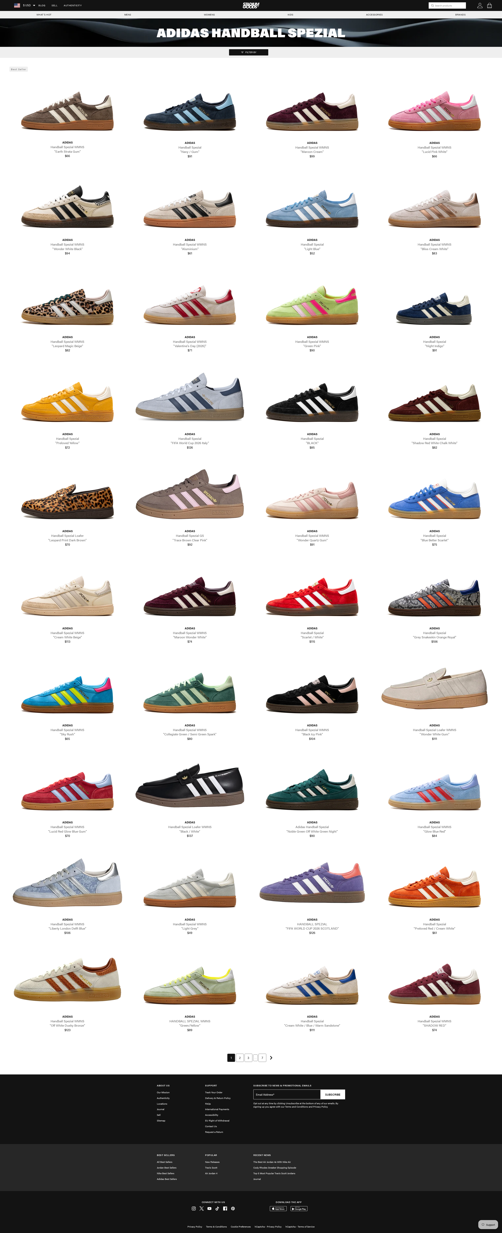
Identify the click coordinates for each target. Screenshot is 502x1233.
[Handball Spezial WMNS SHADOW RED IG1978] (434, 979)
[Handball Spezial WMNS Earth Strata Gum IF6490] (67, 105)
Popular (211, 1155)
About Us (163, 1085)
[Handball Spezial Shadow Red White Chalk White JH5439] (434, 397)
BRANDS (460, 14)
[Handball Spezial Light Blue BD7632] (312, 203)
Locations (162, 1103)
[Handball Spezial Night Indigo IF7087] (434, 300)
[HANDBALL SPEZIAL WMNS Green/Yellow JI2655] (190, 979)
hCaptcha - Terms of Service (300, 1226)
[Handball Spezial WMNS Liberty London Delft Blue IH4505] (67, 882)
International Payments (217, 1109)
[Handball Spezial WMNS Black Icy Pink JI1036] (312, 688)
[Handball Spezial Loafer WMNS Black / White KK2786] (190, 785)
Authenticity (73, 5)
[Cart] (489, 5)
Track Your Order (213, 1092)
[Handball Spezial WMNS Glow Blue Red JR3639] (434, 785)
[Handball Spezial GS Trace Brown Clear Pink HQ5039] (190, 494)
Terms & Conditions (216, 1226)
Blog (41, 5)
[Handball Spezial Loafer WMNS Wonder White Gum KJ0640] (434, 688)
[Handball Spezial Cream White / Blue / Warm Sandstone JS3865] (312, 979)
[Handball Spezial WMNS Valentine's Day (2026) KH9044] (190, 300)
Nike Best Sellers (165, 1173)
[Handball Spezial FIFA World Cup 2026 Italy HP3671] (190, 397)
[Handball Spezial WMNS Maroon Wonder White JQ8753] (190, 591)
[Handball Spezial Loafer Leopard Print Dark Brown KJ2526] (67, 494)
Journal (160, 1109)
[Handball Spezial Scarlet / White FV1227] (312, 591)
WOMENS (209, 14)
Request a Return (214, 1132)
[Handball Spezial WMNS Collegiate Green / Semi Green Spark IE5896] (190, 688)
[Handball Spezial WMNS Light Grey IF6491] (190, 882)
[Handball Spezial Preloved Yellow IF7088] (67, 397)
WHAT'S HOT (44, 14)
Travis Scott (211, 1167)
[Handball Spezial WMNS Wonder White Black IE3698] (67, 203)
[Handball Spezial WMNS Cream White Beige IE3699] (67, 591)
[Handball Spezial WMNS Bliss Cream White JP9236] (434, 203)
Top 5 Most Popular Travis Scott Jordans (274, 1173)
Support (211, 1085)
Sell (54, 5)
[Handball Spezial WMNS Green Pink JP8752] (312, 300)
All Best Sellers (164, 1162)
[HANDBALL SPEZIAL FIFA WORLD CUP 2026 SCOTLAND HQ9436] (312, 882)
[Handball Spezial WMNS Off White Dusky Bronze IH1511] (67, 979)
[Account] (480, 5)
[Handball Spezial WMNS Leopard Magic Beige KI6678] (67, 300)
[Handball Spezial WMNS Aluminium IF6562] (190, 203)
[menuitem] (41, 5)
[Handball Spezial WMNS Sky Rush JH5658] (67, 688)
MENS (127, 14)
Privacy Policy (194, 1226)
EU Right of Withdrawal (217, 1120)
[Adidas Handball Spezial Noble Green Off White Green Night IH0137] (312, 785)
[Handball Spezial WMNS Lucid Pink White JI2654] (434, 106)
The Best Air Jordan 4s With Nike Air (272, 1162)
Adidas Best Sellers (167, 1179)
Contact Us (211, 1126)
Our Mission (163, 1092)
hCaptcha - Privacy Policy (268, 1226)
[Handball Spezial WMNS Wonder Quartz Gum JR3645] (312, 494)
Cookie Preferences (241, 1226)
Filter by (250, 52)
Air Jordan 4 (211, 1173)
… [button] (255, 1057)
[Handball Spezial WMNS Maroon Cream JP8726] (312, 106)
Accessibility (211, 1115)
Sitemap (161, 1120)
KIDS (290, 14)
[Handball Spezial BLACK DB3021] (312, 397)
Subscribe (332, 1094)
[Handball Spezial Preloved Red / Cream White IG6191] (434, 882)
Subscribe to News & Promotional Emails (282, 1085)
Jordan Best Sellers (166, 1167)
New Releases (212, 1162)
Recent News (262, 1155)
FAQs (208, 1103)
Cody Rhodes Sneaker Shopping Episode (274, 1167)
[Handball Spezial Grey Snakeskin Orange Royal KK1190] (434, 591)
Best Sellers (166, 1155)
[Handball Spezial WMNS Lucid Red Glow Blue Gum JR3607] (67, 785)
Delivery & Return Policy (218, 1098)
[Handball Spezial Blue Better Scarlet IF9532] (434, 494)
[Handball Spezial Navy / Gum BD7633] (190, 106)
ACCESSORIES (374, 14)
